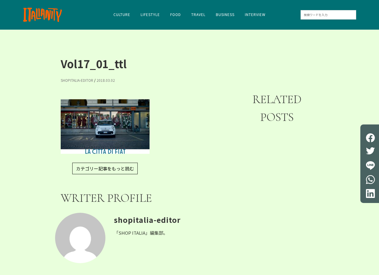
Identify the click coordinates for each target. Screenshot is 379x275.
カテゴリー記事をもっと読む (105, 168)
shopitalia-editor (77, 80)
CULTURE (121, 14)
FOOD (175, 14)
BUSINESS (225, 14)
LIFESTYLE (150, 14)
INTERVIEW (255, 14)
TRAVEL (198, 14)
